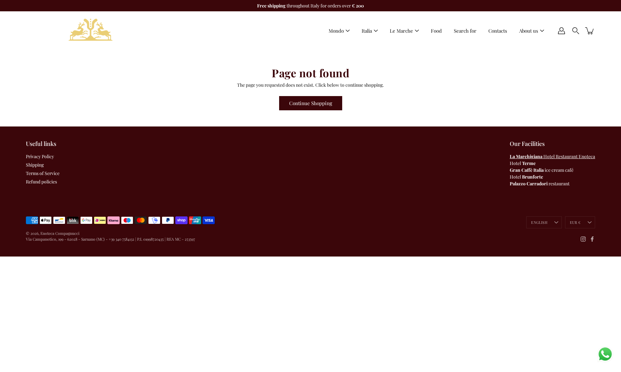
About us (528, 30)
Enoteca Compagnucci (60, 233)
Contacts (497, 30)
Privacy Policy (40, 156)
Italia (367, 30)
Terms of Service (43, 173)
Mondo (336, 30)
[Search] (576, 31)
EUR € (575, 222)
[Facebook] (592, 239)
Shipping (35, 165)
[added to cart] (590, 31)
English (539, 222)
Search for (465, 30)
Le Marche (401, 30)
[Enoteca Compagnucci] (90, 31)
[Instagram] (583, 239)
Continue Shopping (310, 103)
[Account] (561, 31)
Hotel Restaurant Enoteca (552, 156)
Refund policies (41, 182)
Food (436, 30)
